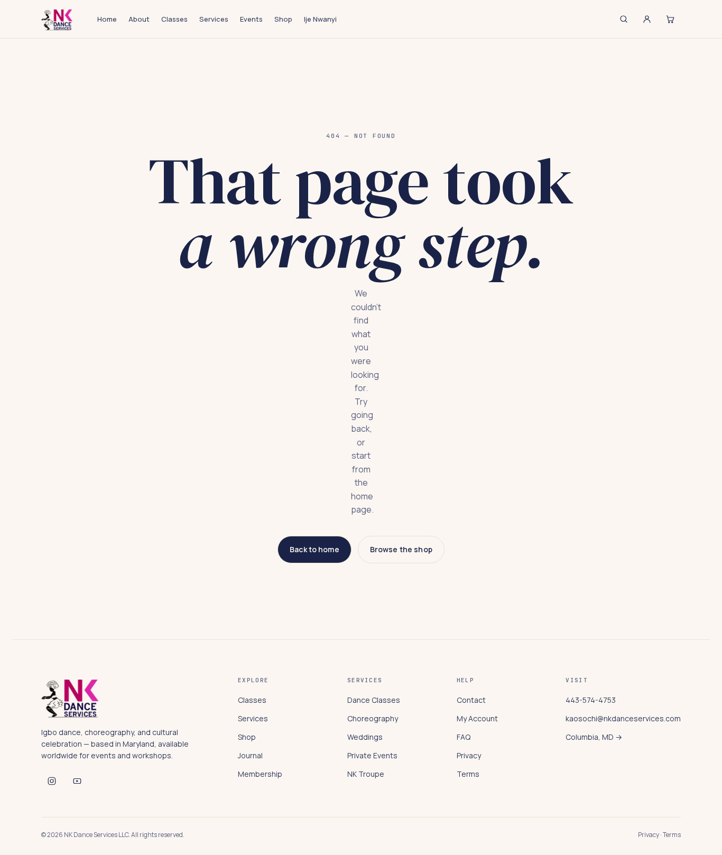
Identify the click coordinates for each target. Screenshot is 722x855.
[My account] (647, 19)
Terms (468, 774)
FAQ (463, 737)
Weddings (365, 737)
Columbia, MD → (594, 737)
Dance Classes (373, 700)
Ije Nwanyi (320, 19)
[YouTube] (77, 781)
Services (213, 19)
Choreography (372, 718)
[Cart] (670, 19)
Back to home (314, 549)
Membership (260, 774)
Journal (250, 755)
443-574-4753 (591, 700)
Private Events (372, 755)
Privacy (469, 755)
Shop (283, 19)
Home (107, 19)
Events (251, 19)
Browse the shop (401, 549)
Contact (471, 700)
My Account (477, 718)
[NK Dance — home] (57, 19)
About (139, 19)
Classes (174, 19)
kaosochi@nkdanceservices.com (623, 718)
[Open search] (623, 19)
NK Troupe (365, 774)
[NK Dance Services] (51, 781)
